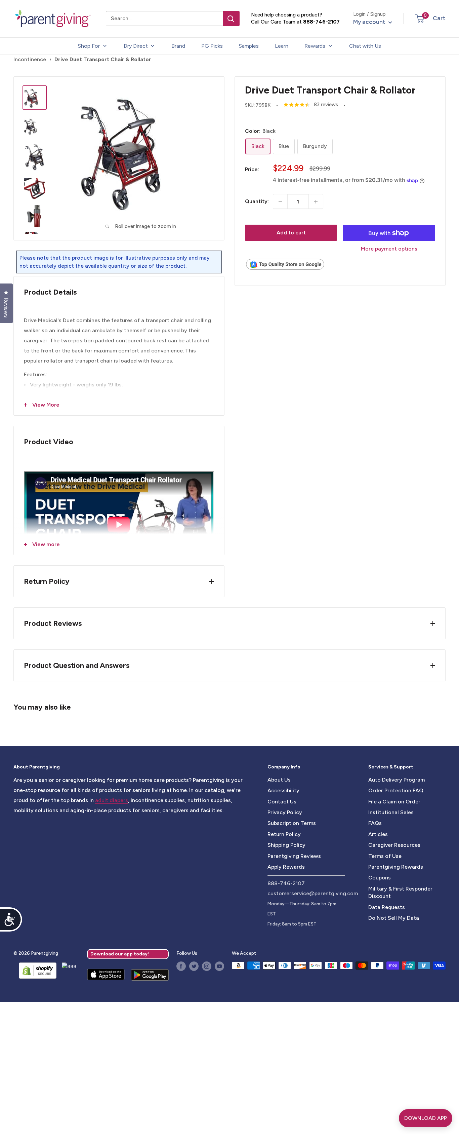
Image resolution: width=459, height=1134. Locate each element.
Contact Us (281, 801)
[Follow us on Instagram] (206, 966)
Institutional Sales (391, 812)
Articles (378, 834)
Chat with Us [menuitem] (365, 46)
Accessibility (283, 790)
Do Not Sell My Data (393, 918)
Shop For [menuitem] (89, 46)
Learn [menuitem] (281, 46)
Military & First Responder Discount (400, 892)
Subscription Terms (291, 823)
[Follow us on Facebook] (181, 966)
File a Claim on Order (394, 801)
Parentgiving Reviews (294, 856)
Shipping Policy (286, 845)
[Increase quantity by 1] (316, 202)
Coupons (379, 877)
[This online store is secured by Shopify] (34, 970)
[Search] (231, 18)
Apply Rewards (286, 867)
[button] (419, 18)
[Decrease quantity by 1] (280, 202)
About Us (279, 780)
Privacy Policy (284, 812)
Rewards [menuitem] (314, 46)
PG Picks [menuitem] (212, 46)
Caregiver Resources (394, 845)
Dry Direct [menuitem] (136, 46)
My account (370, 21)
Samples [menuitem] (249, 46)
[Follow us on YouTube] (219, 966)
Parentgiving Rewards (395, 867)
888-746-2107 (321, 22)
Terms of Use (385, 856)
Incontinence (29, 59)
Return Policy (284, 834)
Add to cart (291, 233)
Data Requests (386, 907)
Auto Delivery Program (396, 780)
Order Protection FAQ (395, 790)
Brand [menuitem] (178, 46)
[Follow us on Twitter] (194, 966)
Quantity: (257, 201)
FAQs (375, 823)
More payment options (389, 248)
